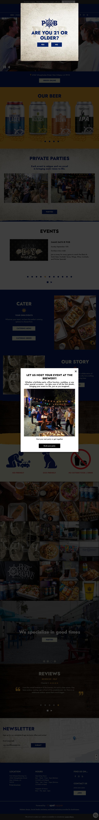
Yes (42, 44)
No (56, 44)
